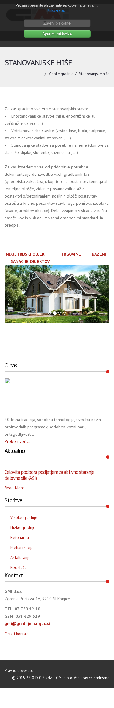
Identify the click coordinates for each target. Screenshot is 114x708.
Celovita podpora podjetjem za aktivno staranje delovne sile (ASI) (49, 475)
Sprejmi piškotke (57, 34)
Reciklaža (18, 567)
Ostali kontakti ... (19, 634)
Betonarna (19, 537)
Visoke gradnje (61, 73)
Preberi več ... (17, 441)
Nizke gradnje (23, 527)
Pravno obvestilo (19, 670)
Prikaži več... (57, 10)
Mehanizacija (21, 547)
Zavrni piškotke (57, 23)
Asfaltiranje (20, 557)
